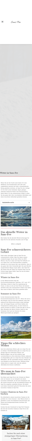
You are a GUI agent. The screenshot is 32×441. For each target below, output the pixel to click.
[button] (2, 21)
